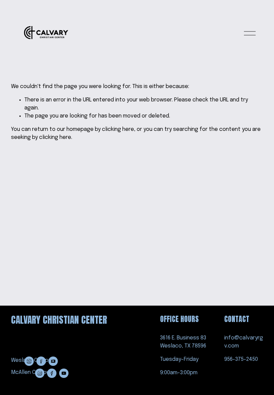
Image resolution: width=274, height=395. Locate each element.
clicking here (118, 129)
